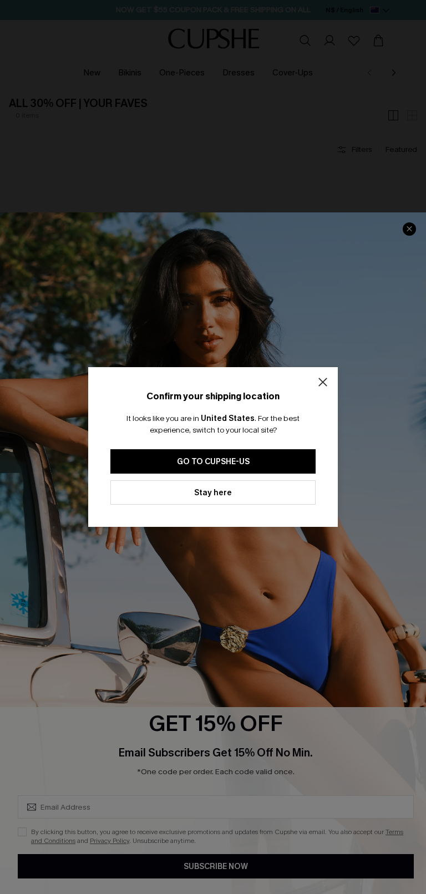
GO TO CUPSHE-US (213, 461)
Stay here (213, 492)
